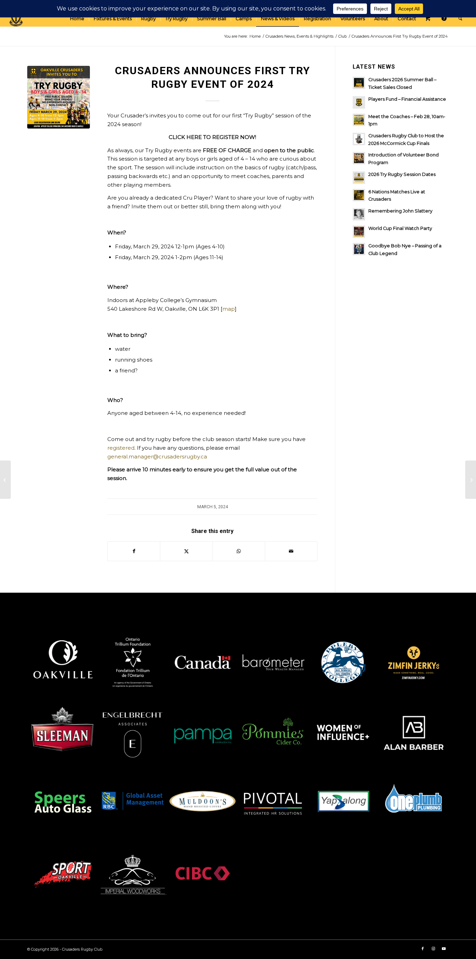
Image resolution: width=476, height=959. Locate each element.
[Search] (460, 18)
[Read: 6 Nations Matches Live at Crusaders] (359, 195)
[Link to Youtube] (443, 948)
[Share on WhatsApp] (239, 551)
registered (121, 447)
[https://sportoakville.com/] (62, 873)
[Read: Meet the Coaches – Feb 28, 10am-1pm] (359, 120)
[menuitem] (77, 18)
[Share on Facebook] (134, 551)
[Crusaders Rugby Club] (16, 18)
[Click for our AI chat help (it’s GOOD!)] (445, 18)
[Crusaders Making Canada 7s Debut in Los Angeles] (5, 480)
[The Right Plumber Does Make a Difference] (413, 803)
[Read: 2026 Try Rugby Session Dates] (359, 177)
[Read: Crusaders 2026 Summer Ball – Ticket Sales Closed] (359, 83)
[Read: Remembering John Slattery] (359, 214)
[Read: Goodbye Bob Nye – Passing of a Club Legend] (359, 249)
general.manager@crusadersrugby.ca (157, 456)
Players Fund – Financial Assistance (407, 99)
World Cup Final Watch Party (400, 228)
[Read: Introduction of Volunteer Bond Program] (359, 158)
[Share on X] (186, 551)
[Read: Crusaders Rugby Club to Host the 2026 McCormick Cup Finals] (359, 139)
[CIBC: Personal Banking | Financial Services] (203, 873)
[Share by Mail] (291, 551)
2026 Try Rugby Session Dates (402, 174)
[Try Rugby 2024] (58, 97)
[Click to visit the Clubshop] (429, 18)
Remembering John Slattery (400, 211)
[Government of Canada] (203, 662)
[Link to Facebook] (422, 948)
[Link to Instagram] (433, 948)
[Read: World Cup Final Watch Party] (359, 231)
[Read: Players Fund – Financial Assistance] (359, 102)
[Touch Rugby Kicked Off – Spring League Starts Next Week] (470, 480)
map (228, 309)
